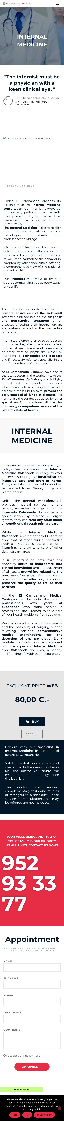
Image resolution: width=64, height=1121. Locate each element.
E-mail (8, 995)
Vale (15, 1114)
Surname (10, 978)
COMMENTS (12, 1029)
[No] (59, 1108)
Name (7, 961)
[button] (32, 721)
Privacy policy (44, 1114)
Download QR (21, 1089)
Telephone (12, 1012)
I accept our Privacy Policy (24, 1055)
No (27, 1114)
